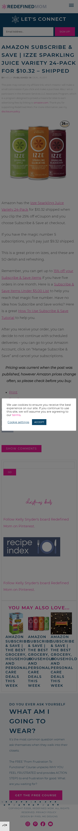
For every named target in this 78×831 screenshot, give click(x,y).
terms (16, 415)
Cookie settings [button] (18, 422)
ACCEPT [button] (39, 422)
